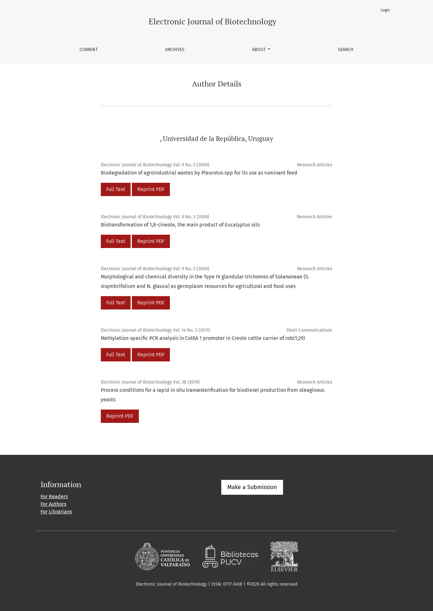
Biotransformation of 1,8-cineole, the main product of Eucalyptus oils (180, 225)
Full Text (115, 189)
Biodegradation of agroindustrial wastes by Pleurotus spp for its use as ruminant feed (199, 173)
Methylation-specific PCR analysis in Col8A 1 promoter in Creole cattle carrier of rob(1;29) (203, 338)
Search (345, 49)
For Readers (54, 496)
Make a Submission (252, 487)
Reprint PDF (151, 189)
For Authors (53, 504)
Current (89, 49)
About (259, 49)
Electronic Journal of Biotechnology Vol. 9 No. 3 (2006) (155, 165)
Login (385, 10)
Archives (174, 49)
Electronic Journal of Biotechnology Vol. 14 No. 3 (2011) (155, 330)
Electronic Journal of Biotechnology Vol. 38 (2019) (150, 382)
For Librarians (56, 512)
